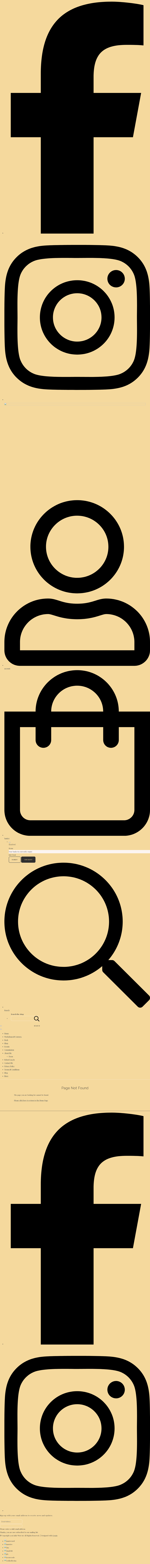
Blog (6, 1073)
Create (55, 1535)
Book (6, 1040)
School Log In (9, 1060)
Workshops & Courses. (13, 1037)
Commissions (9, 1050)
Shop (6, 1043)
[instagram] (77, 399)
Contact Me (8, 1063)
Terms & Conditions (11, 1069)
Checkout (28, 859)
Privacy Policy (9, 1066)
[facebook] (77, 233)
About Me (8, 1053)
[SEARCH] (37, 1018)
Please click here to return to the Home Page (31, 1100)
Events (6, 1046)
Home (6, 1033)
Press (11, 1056)
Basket (15, 859)
